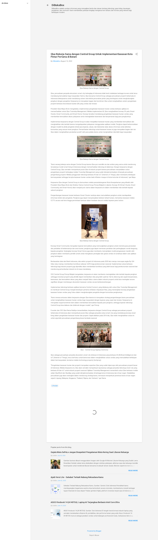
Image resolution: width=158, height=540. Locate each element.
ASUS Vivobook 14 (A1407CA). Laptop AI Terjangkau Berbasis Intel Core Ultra (85, 502)
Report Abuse (94, 535)
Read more (133, 471)
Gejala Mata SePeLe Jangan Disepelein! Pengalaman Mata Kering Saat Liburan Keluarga (90, 452)
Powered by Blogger (94, 531)
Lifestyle (55, 386)
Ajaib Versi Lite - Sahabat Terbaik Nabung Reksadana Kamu (77, 477)
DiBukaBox (58, 5)
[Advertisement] (94, 30)
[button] (136, 54)
